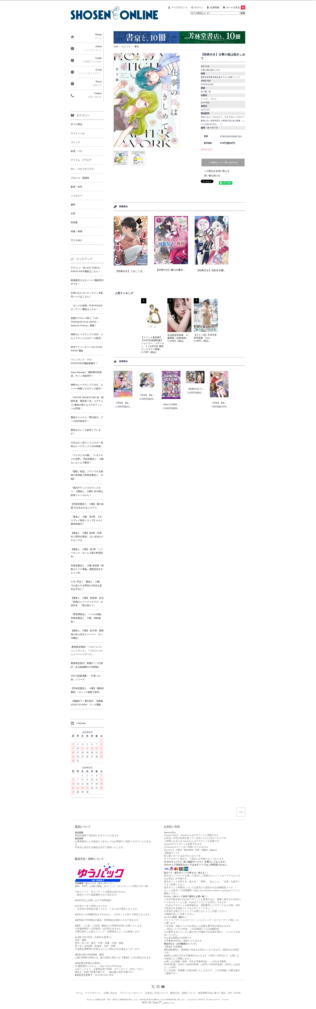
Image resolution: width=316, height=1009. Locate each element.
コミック (126, 46)
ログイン (198, 7)
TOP (116, 46)
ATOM (237, 993)
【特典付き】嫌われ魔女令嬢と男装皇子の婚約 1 (184, 270)
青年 (136, 46)
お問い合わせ (110, 993)
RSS (230, 993)
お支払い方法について (156, 993)
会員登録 (214, 7)
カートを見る (235, 7)
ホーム (79, 993)
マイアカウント (179, 7)
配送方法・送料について (183, 993)
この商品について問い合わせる (223, 162)
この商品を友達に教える (216, 171)
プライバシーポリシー (131, 993)
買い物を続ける (212, 175)
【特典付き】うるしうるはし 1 (132, 271)
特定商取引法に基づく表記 (212, 993)
